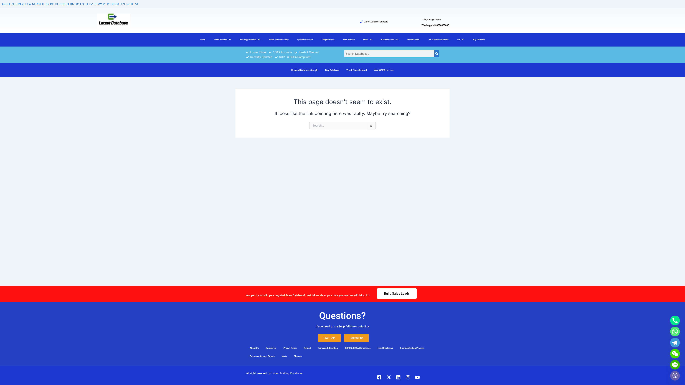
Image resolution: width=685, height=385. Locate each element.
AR (4, 4)
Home (202, 39)
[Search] (436, 53)
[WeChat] (675, 353)
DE (52, 4)
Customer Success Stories (262, 356)
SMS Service (349, 39)
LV (91, 4)
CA (8, 4)
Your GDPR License (384, 70)
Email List (367, 39)
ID (60, 4)
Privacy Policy (290, 348)
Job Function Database (438, 39)
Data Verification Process (412, 348)
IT (63, 4)
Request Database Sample (304, 70)
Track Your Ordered (356, 70)
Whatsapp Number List (250, 39)
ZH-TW (26, 4)
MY (100, 4)
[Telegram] (675, 342)
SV (128, 4)
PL (104, 4)
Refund (307, 348)
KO (77, 4)
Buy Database (479, 39)
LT (95, 4)
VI (136, 4)
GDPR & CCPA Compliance (358, 348)
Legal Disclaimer (385, 348)
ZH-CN (16, 4)
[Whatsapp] (675, 331)
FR (47, 4)
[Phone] (675, 320)
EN (39, 4)
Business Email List (389, 39)
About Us (254, 348)
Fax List (460, 39)
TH (132, 4)
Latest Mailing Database (287, 373)
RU (118, 4)
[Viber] (675, 376)
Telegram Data (327, 39)
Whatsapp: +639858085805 (435, 25)
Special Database (305, 39)
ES (123, 4)
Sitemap (298, 356)
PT (109, 4)
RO (114, 4)
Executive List (413, 39)
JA (67, 4)
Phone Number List (222, 39)
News (284, 356)
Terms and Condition (328, 348)
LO (82, 4)
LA (86, 4)
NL (34, 4)
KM (72, 4)
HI (56, 4)
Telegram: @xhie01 (431, 19)
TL (43, 4)
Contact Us (271, 348)
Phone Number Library (279, 39)
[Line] (675, 364)
